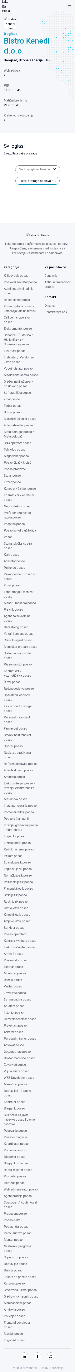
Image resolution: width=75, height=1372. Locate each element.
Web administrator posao (21, 1189)
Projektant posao (15, 1025)
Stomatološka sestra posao (18, 546)
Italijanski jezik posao (18, 882)
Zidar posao (12, 399)
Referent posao (14, 1283)
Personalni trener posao (20, 1038)
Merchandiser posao (18, 1303)
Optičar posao (13, 746)
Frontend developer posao (17, 1325)
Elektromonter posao (18, 328)
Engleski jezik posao (18, 869)
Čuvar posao (12, 682)
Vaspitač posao (14, 524)
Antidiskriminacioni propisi (57, 284)
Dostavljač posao (15, 1264)
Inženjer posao (14, 1012)
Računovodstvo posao (19, 688)
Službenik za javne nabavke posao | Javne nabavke (19, 1119)
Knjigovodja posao (16, 275)
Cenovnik (51, 275)
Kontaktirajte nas (56, 312)
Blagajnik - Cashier (16, 1163)
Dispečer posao (14, 1157)
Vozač (8, 537)
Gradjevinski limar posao (20, 1290)
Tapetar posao (13, 967)
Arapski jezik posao (17, 921)
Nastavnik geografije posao (17, 1248)
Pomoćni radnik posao (19, 812)
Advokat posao (14, 1045)
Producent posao (15, 1213)
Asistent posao (14, 1006)
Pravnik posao (13, 609)
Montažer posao (15, 973)
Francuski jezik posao (18, 888)
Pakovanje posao (15, 1131)
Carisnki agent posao (18, 640)
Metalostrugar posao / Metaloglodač (19, 434)
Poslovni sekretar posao (20, 282)
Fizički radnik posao (17, 843)
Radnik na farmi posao (19, 849)
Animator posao (14, 561)
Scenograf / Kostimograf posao (20, 1205)
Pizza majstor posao (18, 664)
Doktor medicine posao (19, 1058)
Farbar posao (13, 406)
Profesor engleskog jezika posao (17, 515)
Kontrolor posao (14, 1102)
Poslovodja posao (16, 960)
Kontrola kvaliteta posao (20, 941)
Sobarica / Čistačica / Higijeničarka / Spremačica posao (18, 339)
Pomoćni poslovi (15, 1150)
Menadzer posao (15, 1084)
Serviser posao (14, 928)
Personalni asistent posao (17, 720)
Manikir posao (13, 1334)
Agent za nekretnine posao (17, 618)
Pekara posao (13, 856)
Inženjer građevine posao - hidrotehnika (21, 827)
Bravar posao (13, 412)
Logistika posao (15, 836)
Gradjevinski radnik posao (21, 1296)
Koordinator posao (16, 1144)
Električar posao (15, 351)
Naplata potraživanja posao (17, 755)
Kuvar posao (12, 585)
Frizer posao (12, 482)
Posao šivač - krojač (17, 462)
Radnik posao (13, 980)
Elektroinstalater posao (19, 947)
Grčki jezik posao (15, 895)
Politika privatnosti (24, 1368)
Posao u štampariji (16, 819)
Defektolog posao (16, 627)
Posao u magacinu (16, 1137)
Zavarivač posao (15, 993)
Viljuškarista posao (16, 1071)
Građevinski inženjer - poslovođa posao (18, 384)
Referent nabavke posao (20, 764)
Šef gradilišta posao (17, 393)
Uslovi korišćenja (52, 1368)
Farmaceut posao (15, 728)
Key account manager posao (18, 708)
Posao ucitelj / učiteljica (20, 530)
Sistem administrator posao (18, 655)
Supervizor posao (16, 1257)
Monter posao (13, 1240)
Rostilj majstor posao (18, 1170)
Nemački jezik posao (18, 875)
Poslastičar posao (16, 1226)
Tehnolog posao (14, 449)
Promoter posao (15, 1176)
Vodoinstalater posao (18, 368)
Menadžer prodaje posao (20, 647)
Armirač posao (13, 954)
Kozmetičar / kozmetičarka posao (17, 673)
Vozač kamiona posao (18, 634)
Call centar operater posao (17, 320)
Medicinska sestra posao (21, 375)
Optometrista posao (17, 1051)
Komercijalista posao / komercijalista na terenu (20, 309)
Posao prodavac (15, 469)
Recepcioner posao (17, 300)
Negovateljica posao (17, 506)
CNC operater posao (17, 443)
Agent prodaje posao (18, 1196)
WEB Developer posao (19, 1078)
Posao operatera (15, 934)
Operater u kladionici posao (17, 697)
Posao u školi (13, 1220)
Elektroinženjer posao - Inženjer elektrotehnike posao (19, 788)
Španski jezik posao (17, 862)
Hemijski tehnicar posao (20, 1019)
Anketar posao (13, 1032)
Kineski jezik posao (17, 914)
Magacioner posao (16, 456)
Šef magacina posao (17, 999)
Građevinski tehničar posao (17, 737)
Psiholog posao (14, 568)
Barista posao (13, 1270)
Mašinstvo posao (15, 799)
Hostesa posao (14, 1183)
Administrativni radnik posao (18, 291)
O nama (50, 305)
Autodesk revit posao (18, 770)
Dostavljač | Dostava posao (18, 1093)
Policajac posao (14, 1316)
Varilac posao (13, 986)
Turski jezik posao (16, 908)
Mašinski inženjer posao (20, 419)
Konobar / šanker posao (20, 488)
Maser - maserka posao (20, 603)
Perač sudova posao (18, 1233)
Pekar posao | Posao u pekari (19, 576)
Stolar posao (12, 475)
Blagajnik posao (14, 1108)
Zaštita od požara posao (20, 1277)
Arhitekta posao (14, 777)
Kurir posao (11, 554)
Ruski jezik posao (16, 901)
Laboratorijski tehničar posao (18, 594)
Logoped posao (14, 1340)
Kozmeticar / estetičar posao (19, 497)
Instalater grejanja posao (20, 805)
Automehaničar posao (18, 425)
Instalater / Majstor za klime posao (19, 360)
